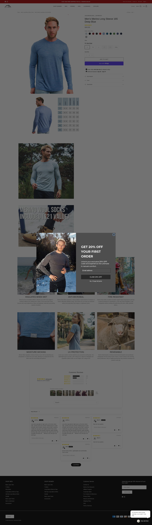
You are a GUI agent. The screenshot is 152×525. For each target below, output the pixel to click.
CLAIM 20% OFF (96, 277)
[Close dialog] (114, 234)
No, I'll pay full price (96, 281)
